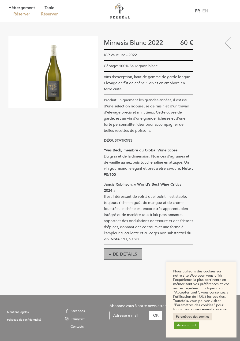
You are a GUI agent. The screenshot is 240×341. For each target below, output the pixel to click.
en (205, 11)
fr (197, 11)
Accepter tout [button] (186, 325)
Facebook (77, 311)
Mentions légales (18, 312)
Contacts (77, 326)
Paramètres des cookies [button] (192, 317)
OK (155, 315)
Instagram (77, 319)
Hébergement (21, 11)
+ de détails (123, 254)
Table (49, 11)
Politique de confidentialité (24, 320)
